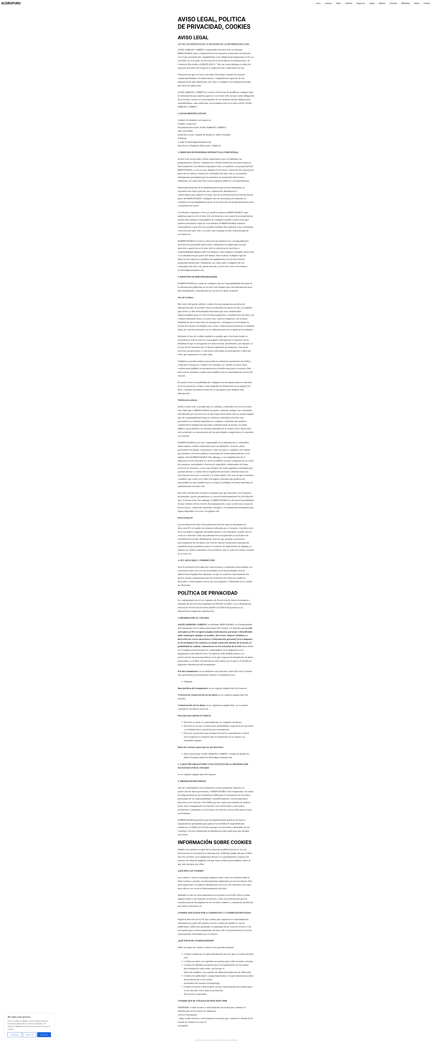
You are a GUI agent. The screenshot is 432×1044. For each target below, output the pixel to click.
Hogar (372, 3)
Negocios (361, 3)
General (328, 3)
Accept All (44, 1035)
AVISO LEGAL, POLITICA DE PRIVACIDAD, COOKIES (216, 1040)
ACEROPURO (11, 3)
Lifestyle (393, 3)
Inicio (318, 3)
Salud (338, 3)
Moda (416, 3)
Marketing (405, 3)
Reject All (29, 1035)
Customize (15, 1035)
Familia (427, 3)
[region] (29, 1026)
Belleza (382, 3)
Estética (348, 3)
